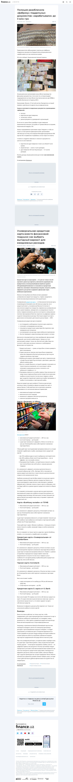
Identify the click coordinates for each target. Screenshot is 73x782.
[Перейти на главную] (5, 2)
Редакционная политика (35, 750)
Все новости (26, 199)
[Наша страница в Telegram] (17, 733)
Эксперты (18, 753)
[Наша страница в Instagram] (32, 733)
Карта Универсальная (35, 665)
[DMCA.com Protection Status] (18, 780)
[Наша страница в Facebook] (21, 733)
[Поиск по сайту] (66, 2)
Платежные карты (45, 663)
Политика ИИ (47, 750)
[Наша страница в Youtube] (25, 733)
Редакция (23, 750)
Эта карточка (20, 435)
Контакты (32, 756)
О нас (17, 750)
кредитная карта (31, 302)
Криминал (28, 21)
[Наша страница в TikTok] (29, 733)
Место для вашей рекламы (36, 172)
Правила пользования (45, 753)
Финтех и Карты (31, 245)
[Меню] (70, 2)
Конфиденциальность (22, 756)
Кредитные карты (34, 663)
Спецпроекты (33, 753)
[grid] (36, 460)
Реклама (25, 753)
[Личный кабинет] (63, 2)
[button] (44, 704)
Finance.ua (29, 160)
